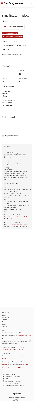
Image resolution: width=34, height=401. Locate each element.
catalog (4, 364)
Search (4, 326)
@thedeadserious (8, 349)
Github (21, 349)
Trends (4, 319)
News (4, 324)
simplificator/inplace (15, 15)
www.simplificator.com (18, 225)
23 (20, 74)
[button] (26, 3)
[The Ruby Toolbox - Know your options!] (12, 3)
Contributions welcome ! (11, 368)
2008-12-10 (8, 105)
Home (4, 315)
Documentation (7, 322)
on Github (26, 364)
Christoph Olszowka (24, 335)
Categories (5, 317)
